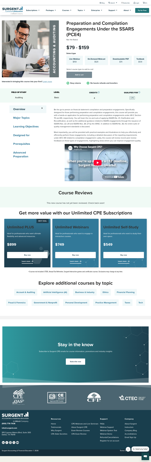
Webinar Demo (106, 434)
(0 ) (146, 3)
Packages (50, 10)
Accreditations (131, 434)
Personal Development (76, 302)
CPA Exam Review (78, 434)
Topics (80, 10)
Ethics (106, 292)
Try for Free (142, 10)
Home (53, 423)
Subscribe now (75, 361)
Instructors (129, 427)
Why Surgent (56, 430)
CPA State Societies (59, 434)
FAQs (102, 423)
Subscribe (126, 3)
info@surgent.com (9, 428)
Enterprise (95, 10)
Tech (140, 302)
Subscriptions (31, 10)
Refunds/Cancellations (109, 437)
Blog (103, 3)
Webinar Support (107, 427)
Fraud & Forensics (17, 302)
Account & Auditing (25, 292)
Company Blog (131, 430)
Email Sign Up (130, 437)
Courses (65, 10)
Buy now (27, 255)
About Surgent (131, 423)
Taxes (127, 302)
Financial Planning (126, 292)
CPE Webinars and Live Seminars (84, 423)
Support (112, 10)
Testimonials (56, 427)
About (126, 10)
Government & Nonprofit (45, 302)
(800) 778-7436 (8, 423)
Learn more (47, 81)
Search (113, 3)
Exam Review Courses (80, 430)
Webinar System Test (108, 430)
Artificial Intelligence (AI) (55, 292)
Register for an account (109, 440)
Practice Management (105, 302)
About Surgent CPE (79, 427)
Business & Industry (84, 292)
